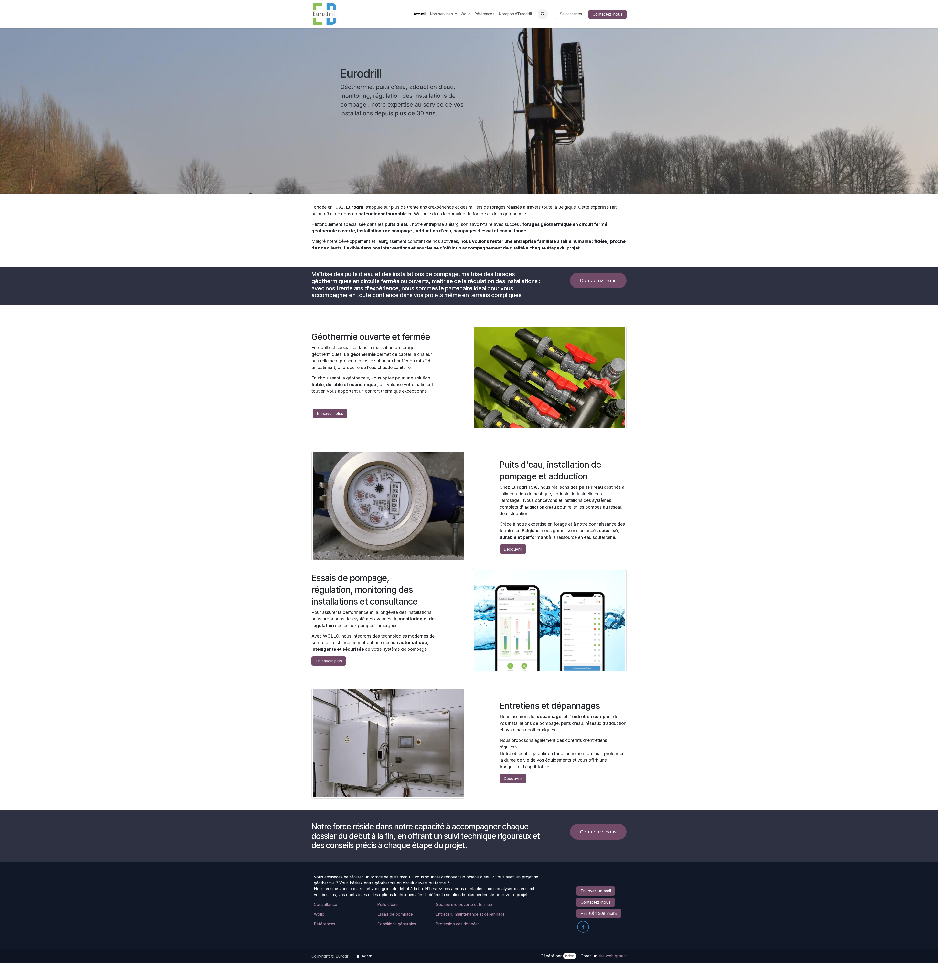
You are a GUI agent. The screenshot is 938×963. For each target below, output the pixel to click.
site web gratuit (612, 955)
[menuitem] (420, 14)
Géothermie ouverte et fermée (464, 904)
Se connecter (571, 14)
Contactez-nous (607, 14)
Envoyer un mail (596, 890)
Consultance (325, 904)
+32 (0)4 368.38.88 (599, 913)
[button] (543, 14)
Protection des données (458, 923)
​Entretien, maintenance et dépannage (470, 914)
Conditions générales (396, 923)
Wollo (319, 914)
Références (324, 923)
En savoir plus (330, 413)
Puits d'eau (387, 904)
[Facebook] (583, 927)
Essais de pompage (395, 914)
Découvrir (513, 549)
